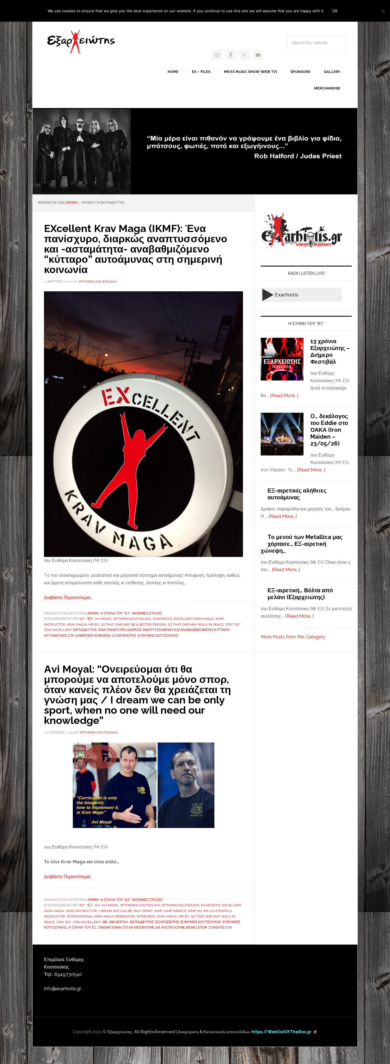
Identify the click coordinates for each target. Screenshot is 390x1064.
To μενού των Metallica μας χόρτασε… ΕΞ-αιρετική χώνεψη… (301, 544)
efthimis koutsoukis (132, 619)
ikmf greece (175, 911)
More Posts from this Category (293, 637)
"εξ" (90, 619)
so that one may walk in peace (196, 624)
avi (97, 905)
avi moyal (103, 619)
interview (146, 916)
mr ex (94, 624)
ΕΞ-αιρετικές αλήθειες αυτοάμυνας (297, 494)
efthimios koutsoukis (140, 905)
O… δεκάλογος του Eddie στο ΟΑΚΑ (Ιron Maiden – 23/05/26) (329, 430)
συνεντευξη (220, 927)
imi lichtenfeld (218, 911)
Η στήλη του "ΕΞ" (115, 613)
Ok (335, 10)
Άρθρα (93, 613)
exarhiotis (81, 41)
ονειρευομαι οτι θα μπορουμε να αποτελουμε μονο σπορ (152, 927)
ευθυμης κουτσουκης (158, 636)
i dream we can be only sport (125, 911)
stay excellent (57, 630)
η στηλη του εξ (83, 927)
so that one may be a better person (133, 624)
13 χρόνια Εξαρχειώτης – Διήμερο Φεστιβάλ (330, 351)
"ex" (82, 619)
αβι (104, 922)
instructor (54, 624)
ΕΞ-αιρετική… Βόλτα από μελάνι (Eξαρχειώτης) (300, 594)
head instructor (81, 911)
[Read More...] (284, 395)
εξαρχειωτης (124, 636)
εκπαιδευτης (85, 630)
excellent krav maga (194, 619)
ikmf (220, 619)
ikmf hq (195, 911)
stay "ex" (232, 624)
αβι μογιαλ (118, 922)
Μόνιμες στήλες (147, 613)
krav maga (77, 624)
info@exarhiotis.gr (62, 988)
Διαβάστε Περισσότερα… (68, 597)
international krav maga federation (101, 916)
